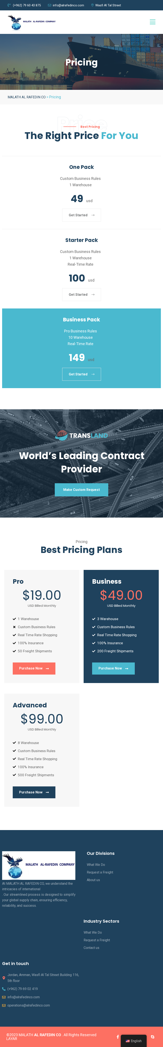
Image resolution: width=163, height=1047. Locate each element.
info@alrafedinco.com (68, 5)
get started (78, 215)
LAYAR (11, 1038)
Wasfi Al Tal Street (108, 5)
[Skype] (152, 1037)
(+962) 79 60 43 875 (26, 5)
